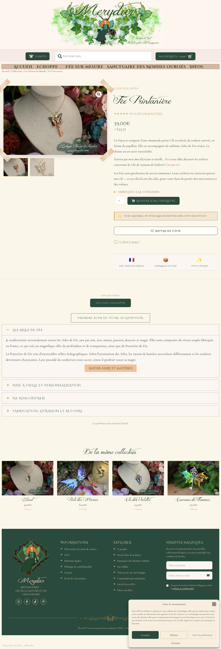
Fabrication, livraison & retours (80, 549)
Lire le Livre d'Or (126, 584)
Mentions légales (72, 560)
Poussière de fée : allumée (18, 645)
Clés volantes (126, 88)
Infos (196, 66)
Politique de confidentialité (78, 566)
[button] (214, 604)
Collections (16, 71)
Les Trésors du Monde (35, 71)
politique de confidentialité (183, 588)
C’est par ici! (173, 165)
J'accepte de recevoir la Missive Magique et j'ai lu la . (191, 587)
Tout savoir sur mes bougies (131, 572)
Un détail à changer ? (127, 242)
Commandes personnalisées (131, 578)
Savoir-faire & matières (129, 554)
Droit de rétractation (75, 578)
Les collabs (122, 566)
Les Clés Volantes (110, 302)
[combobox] (103, 56)
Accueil (23, 66)
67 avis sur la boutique (148, 113)
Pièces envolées (124, 590)
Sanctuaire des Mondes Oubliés (146, 66)
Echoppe (47, 66)
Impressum (175, 643)
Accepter (145, 635)
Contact (68, 572)
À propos (122, 549)
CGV (67, 554)
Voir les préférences (202, 635)
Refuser (174, 635)
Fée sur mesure (84, 66)
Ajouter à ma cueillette (155, 200)
